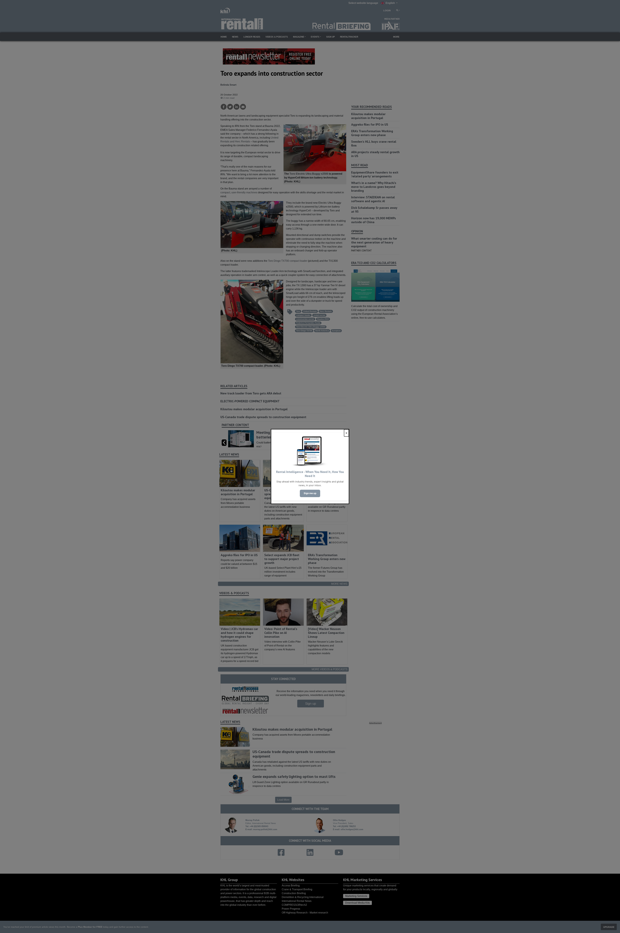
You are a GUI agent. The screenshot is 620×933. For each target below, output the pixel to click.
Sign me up (310, 493)
